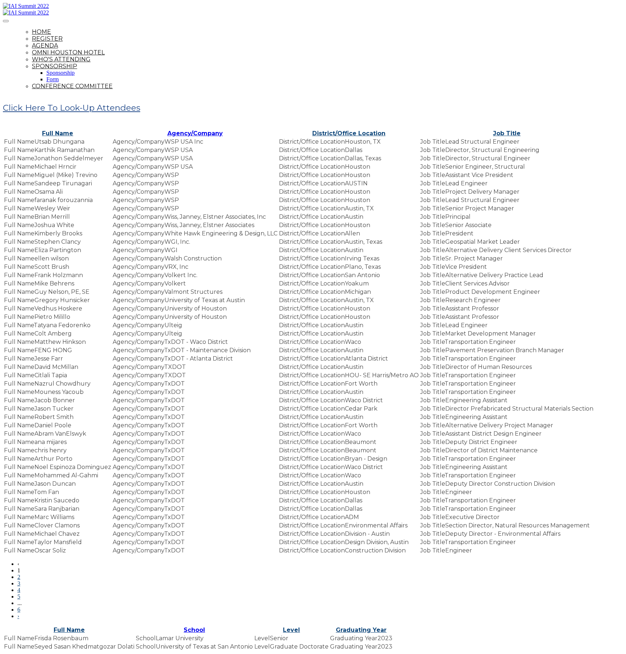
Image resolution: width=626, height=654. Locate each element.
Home (41, 31)
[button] (71, 108)
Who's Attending (61, 59)
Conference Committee (72, 86)
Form (52, 79)
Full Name (57, 133)
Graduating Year (361, 629)
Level (291, 629)
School (194, 629)
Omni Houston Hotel (68, 52)
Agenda (45, 45)
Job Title (507, 133)
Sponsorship (54, 66)
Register (47, 38)
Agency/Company (195, 133)
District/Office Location (348, 133)
